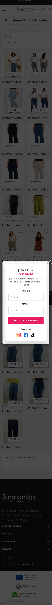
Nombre (25, 291)
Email (26, 304)
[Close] (49, 261)
